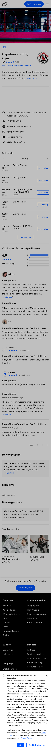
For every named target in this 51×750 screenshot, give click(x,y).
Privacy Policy (26, 738)
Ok (20, 745)
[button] (46, 676)
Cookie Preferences (37, 745)
